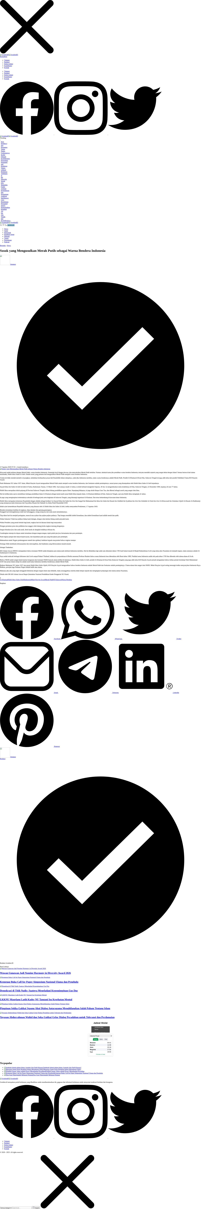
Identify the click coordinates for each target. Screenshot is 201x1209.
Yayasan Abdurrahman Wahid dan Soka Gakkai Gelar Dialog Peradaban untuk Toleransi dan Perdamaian (57, 1017)
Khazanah (7, 233)
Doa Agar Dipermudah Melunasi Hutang (46, 1075)
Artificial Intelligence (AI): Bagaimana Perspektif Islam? (5, 201)
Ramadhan (3, 56)
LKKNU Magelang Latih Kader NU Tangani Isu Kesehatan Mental (36, 999)
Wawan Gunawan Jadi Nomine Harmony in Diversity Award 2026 (35, 973)
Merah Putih (49, 580)
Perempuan (8, 240)
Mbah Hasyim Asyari (38, 580)
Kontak (6, 68)
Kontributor (8, 66)
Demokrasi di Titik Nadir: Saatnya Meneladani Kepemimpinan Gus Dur (39, 990)
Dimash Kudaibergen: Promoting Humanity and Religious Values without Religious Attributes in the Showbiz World (5, 169)
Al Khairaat (4, 580)
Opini (6, 231)
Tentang (7, 60)
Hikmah (7, 236)
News (6, 229)
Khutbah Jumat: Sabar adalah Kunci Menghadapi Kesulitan (64, 1071)
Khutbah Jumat (9, 234)
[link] (27, 134)
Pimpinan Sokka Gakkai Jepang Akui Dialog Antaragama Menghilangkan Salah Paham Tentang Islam (55, 1008)
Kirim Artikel (8, 64)
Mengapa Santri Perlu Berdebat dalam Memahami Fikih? (62, 1069)
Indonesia (27, 580)
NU (54, 580)
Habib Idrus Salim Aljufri (16, 580)
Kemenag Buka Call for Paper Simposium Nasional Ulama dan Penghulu (39, 981)
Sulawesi (59, 580)
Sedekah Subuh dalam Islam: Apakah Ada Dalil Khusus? (62, 1067)
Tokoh (6, 238)
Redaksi (7, 62)
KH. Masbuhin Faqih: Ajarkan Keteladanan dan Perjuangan (5, 188)
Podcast (6, 242)
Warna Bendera (67, 580)
